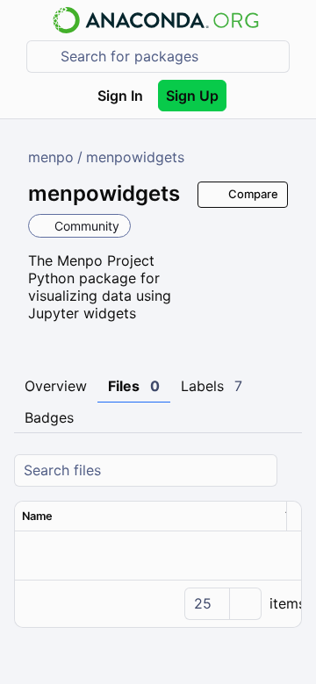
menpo (51, 157)
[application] (158, 603)
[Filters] (291, 470)
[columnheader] (146, 516)
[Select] (245, 603)
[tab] (55, 387)
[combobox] (170, 56)
